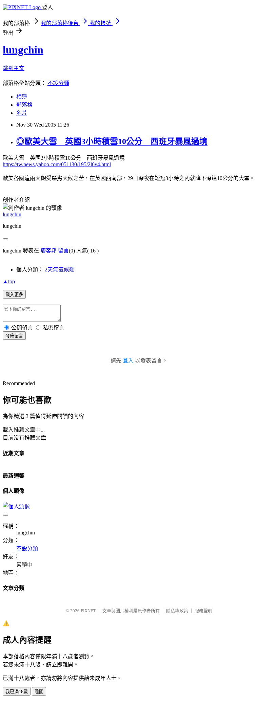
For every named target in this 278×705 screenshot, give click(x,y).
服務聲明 (203, 610)
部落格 (24, 105)
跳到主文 (13, 68)
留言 (63, 251)
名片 (21, 113)
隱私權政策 (177, 610)
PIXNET (88, 610)
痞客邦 (48, 251)
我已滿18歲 (16, 691)
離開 (39, 691)
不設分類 (58, 83)
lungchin (23, 50)
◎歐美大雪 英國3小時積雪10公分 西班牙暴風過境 (111, 141)
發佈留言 (14, 335)
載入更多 (14, 294)
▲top (9, 281)
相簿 (21, 97)
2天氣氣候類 (60, 269)
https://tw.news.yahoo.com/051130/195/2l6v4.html (57, 164)
